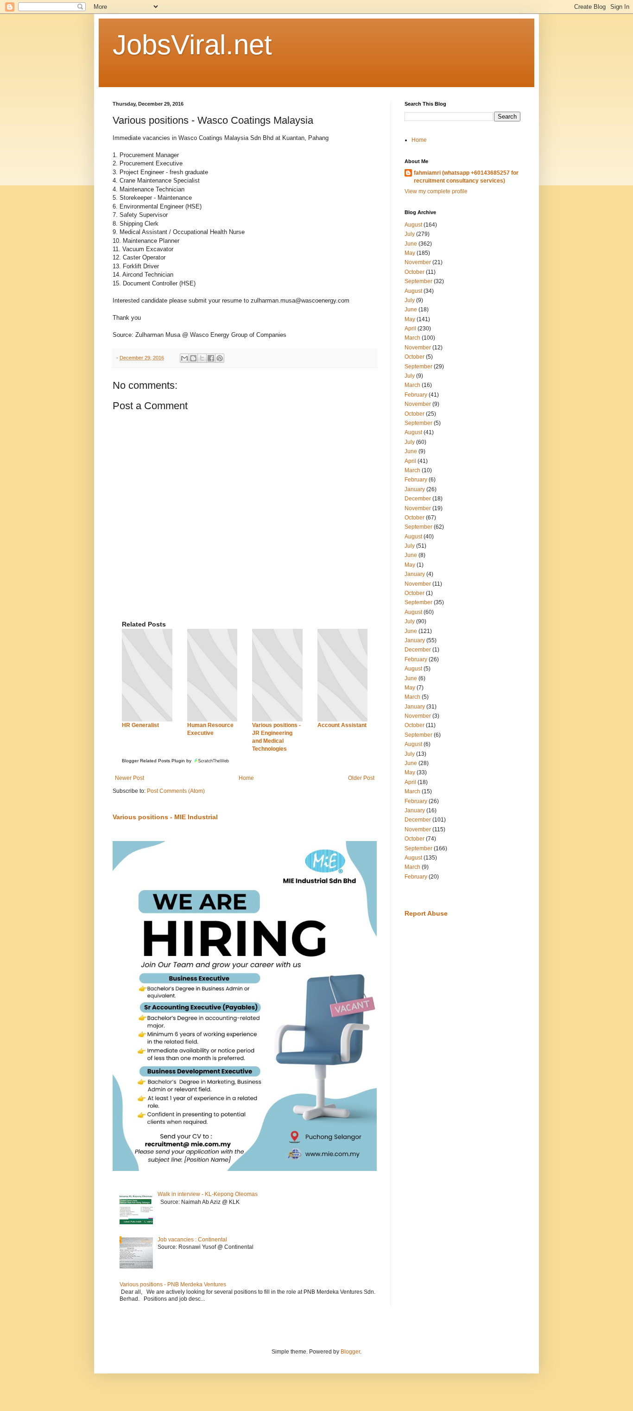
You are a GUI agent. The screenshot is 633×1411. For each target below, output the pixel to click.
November (418, 262)
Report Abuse (426, 913)
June (411, 243)
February (416, 395)
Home (246, 778)
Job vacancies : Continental (192, 1239)
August (413, 224)
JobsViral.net (192, 44)
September (418, 281)
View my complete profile (436, 191)
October (414, 272)
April (410, 328)
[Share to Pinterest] (219, 358)
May (410, 253)
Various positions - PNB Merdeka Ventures (173, 1284)
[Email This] (184, 358)
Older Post (361, 778)
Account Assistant (342, 725)
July (410, 234)
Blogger (350, 1351)
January (415, 489)
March (412, 338)
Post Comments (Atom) (176, 791)
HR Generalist (140, 725)
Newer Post (129, 778)
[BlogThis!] (193, 358)
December (418, 498)
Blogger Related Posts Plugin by (157, 760)
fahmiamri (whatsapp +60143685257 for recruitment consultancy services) (466, 177)
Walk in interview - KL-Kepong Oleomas (208, 1194)
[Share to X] (202, 358)
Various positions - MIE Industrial (165, 817)
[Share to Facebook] (210, 358)
